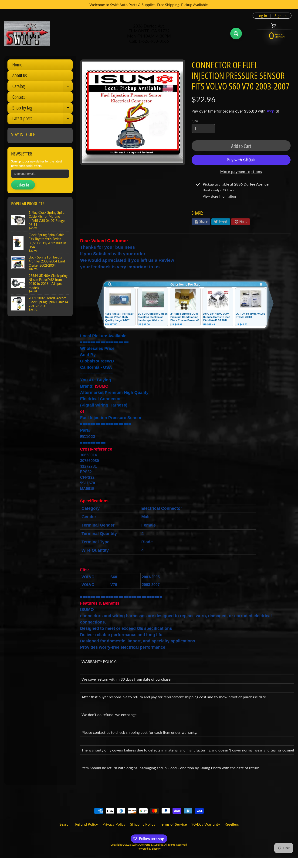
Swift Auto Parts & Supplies (147, 844)
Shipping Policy (142, 824)
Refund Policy (86, 824)
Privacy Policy (113, 824)
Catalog (42, 87)
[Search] (236, 33)
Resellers (232, 824)
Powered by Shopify (149, 848)
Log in (262, 15)
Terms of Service (173, 824)
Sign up (280, 15)
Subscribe (23, 185)
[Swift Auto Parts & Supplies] (27, 33)
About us (19, 75)
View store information (219, 196)
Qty (195, 121)
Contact (18, 97)
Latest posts (42, 119)
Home (17, 64)
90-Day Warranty (205, 824)
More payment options (241, 171)
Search (65, 824)
